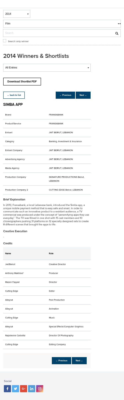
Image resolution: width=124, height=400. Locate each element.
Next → (83, 95)
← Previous (65, 95)
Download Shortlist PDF (22, 81)
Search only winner (18, 41)
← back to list (14, 95)
